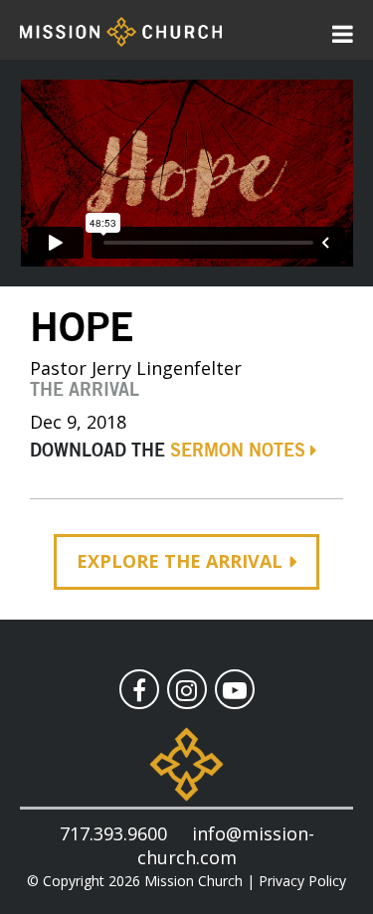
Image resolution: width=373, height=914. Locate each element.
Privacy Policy (302, 880)
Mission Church (193, 880)
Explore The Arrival (179, 561)
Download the (167, 451)
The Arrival (84, 391)
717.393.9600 (113, 833)
